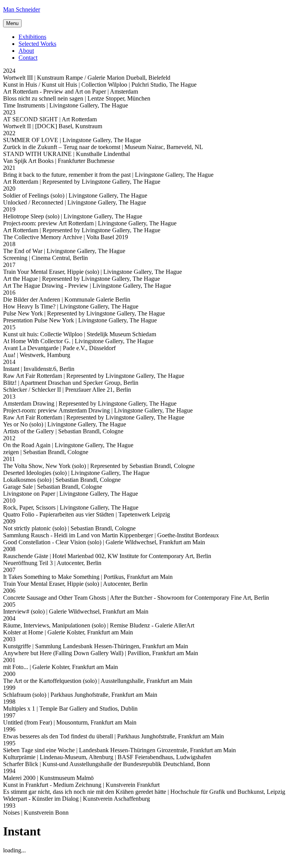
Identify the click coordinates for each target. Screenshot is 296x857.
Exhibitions (32, 37)
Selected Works (37, 43)
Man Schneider (21, 9)
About (26, 50)
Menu (12, 23)
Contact (27, 57)
